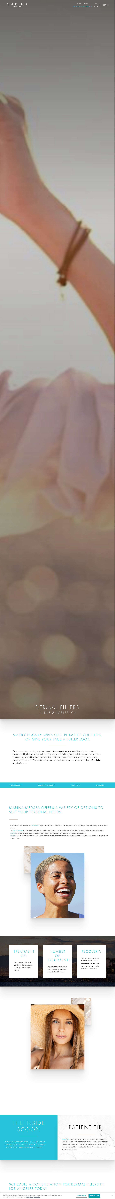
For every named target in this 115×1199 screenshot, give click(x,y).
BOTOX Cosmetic (36, 1144)
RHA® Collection (18, 831)
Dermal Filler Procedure (45, 785)
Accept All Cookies (94, 1195)
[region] (57, 1196)
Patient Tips (74, 785)
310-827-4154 (82, 3)
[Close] (112, 1196)
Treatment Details (15, 785)
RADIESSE (13, 833)
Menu (105, 5)
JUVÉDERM (34, 825)
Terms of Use (37, 1197)
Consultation (100, 785)
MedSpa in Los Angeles (31, 1098)
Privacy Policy (30, 1197)
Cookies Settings (81, 1195)
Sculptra (12, 836)
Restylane (65, 1139)
